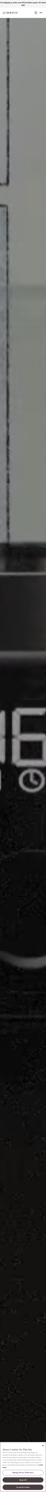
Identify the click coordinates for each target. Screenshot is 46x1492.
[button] (35, 12)
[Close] (43, 1445)
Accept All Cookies (23, 1487)
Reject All (22, 1480)
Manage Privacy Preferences (23, 1472)
